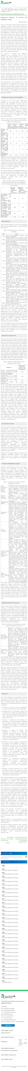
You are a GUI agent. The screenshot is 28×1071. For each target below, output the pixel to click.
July (14, 870)
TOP (2, 9)
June (14, 874)
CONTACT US (8, 1025)
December (4, 870)
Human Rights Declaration (7, 1048)
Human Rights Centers (7, 1059)
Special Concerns (5, 1032)
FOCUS (16, 9)
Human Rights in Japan (7, 1030)
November (4, 982)
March (3, 866)
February (9, 982)
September (10, 870)
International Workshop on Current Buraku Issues (7, 839)
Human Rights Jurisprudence (8, 1054)
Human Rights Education (7, 1037)
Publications (4, 1041)
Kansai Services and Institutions (9, 1050)
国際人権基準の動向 (9, 9)
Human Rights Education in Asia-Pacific (23, 1043)
